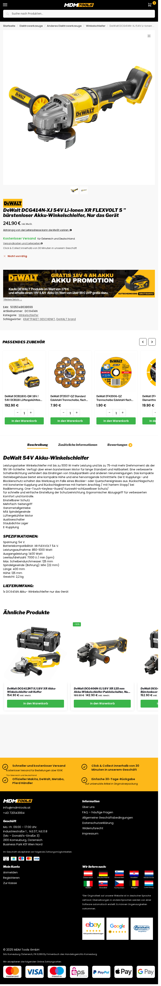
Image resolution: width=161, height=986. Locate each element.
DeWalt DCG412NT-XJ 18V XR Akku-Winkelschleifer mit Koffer (31, 690)
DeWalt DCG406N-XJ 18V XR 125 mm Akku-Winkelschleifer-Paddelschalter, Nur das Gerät (101, 690)
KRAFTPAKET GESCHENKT (39, 319)
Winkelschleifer (95, 26)
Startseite (9, 26)
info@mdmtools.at (16, 808)
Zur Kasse (10, 883)
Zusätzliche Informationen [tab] (77, 445)
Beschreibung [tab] (37, 445)
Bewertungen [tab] (119, 445)
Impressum (90, 833)
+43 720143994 (14, 813)
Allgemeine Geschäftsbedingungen (107, 818)
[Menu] (9, 5)
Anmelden (10, 872)
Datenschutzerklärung (97, 823)
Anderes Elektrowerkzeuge (64, 26)
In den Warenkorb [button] (35, 703)
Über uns (88, 807)
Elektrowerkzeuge (31, 26)
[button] (150, 5)
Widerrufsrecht (92, 828)
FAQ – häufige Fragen (97, 812)
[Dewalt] (12, 203)
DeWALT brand (66, 319)
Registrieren (11, 878)
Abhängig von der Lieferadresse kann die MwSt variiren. (36, 230)
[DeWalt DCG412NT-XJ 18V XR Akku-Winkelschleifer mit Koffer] (35, 651)
